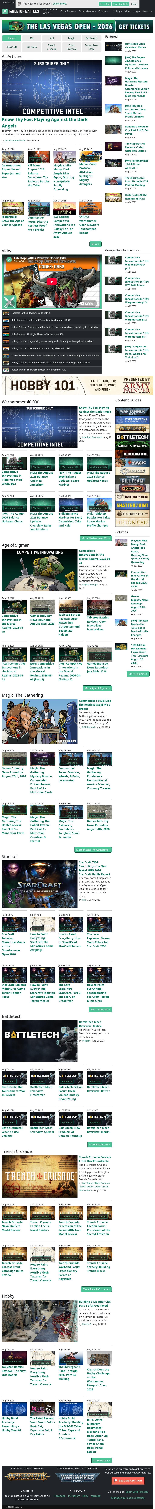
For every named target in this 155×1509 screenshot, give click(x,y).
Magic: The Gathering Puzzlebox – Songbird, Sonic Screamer (69, 829)
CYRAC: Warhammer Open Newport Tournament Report (89, 225)
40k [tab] (32, 38)
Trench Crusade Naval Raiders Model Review (12, 1226)
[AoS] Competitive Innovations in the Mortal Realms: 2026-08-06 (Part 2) (42, 671)
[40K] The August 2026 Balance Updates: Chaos (13, 517)
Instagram (74, 1496)
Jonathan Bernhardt (15, 140)
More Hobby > (101, 1460)
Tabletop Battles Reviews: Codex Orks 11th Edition (135, 147)
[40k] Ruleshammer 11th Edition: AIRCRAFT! (136, 164)
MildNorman (85, 1190)
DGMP (98, 1186)
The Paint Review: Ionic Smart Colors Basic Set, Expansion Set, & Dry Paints (42, 1426)
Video (128, 11)
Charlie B (86, 1324)
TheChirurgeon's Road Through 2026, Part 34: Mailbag (137, 181)
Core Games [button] (67, 11)
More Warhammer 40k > (96, 538)
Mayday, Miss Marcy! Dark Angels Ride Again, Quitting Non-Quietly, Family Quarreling (63, 177)
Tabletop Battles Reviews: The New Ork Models (14, 1371)
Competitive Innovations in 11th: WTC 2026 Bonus (137, 282)
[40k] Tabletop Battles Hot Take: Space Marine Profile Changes (135, 111)
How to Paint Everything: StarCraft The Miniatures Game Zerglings (41, 942)
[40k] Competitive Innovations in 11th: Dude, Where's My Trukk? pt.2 (137, 352)
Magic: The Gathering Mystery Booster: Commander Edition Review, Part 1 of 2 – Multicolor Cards (137, 87)
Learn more (59, 3)
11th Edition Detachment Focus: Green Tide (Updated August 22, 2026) (139, 654)
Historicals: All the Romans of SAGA (136, 196)
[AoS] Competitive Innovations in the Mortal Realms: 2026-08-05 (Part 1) (70, 671)
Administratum (9, 2)
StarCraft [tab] (12, 47)
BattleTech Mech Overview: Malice (135, 45)
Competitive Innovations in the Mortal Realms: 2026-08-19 (13, 623)
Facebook (60, 1496)
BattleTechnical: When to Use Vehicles (12, 1132)
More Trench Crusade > (96, 1289)
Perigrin (86, 1040)
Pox (84, 899)
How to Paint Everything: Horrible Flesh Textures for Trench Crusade (40, 1272)
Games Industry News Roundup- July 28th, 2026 (98, 667)
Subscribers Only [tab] (91, 47)
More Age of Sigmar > (97, 688)
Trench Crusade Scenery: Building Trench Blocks (98, 1267)
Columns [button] (103, 11)
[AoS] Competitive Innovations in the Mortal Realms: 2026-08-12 (13, 671)
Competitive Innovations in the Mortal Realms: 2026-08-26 (139, 579)
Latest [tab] (11, 38)
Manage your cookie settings (128, 1497)
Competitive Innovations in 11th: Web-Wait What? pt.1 (137, 263)
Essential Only (120, 4)
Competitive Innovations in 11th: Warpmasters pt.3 (137, 299)
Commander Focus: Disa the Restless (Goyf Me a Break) (95, 704)
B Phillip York (88, 727)
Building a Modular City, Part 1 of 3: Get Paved (137, 130)
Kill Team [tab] (32, 47)
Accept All (105, 4)
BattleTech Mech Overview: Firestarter (41, 1091)
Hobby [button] (116, 11)
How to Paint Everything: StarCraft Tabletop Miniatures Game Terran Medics (42, 993)
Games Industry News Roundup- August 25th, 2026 (14, 772)
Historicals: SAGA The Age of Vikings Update (13, 221)
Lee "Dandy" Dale (91, 1183)
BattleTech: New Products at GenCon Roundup (70, 1132)
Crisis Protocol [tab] (71, 47)
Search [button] (146, 11)
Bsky (85, 1496)
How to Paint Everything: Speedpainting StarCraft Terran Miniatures (98, 993)
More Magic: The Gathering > (93, 849)
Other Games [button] (86, 11)
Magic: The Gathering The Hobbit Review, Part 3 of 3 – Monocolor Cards (13, 825)
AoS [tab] (51, 38)
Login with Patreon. (137, 1491)
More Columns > (138, 674)
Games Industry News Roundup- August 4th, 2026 (98, 825)
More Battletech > (99, 1144)
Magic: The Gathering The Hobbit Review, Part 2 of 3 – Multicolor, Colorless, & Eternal (40, 829)
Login (137, 11)
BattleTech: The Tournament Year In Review (13, 1091)
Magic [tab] (71, 38)
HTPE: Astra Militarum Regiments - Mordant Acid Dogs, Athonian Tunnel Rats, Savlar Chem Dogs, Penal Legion (97, 1435)
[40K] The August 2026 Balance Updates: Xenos (98, 476)
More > (95, 244)
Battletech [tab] (91, 38)
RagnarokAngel (90, 584)
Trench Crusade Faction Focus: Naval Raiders (40, 1226)
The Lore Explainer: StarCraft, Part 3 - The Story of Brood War (70, 993)
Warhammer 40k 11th (50, 11)
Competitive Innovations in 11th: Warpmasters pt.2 (137, 316)
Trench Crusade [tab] (51, 47)
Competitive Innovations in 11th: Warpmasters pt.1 (137, 333)
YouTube (95, 1496)
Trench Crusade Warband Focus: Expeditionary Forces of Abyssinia (69, 1271)
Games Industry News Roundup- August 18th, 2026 (42, 619)
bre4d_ (105, 1186)
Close (134, 4)
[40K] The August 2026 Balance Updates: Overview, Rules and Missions (136, 63)
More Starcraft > (100, 1009)
